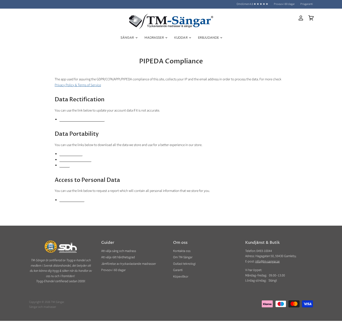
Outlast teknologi (184, 263)
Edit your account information (82, 119)
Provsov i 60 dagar (284, 4)
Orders (64, 165)
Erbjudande (209, 37)
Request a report (71, 200)
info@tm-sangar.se (267, 261)
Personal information (75, 160)
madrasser (50, 307)
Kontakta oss (182, 251)
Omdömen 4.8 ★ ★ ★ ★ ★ (252, 4)
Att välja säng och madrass (118, 251)
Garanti (178, 270)
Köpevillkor (180, 276)
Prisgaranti (306, 4)
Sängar (128, 37)
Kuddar (181, 37)
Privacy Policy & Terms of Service (78, 85)
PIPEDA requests (71, 154)
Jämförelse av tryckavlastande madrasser (128, 263)
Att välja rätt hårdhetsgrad (118, 257)
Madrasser (154, 37)
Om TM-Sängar (182, 257)
